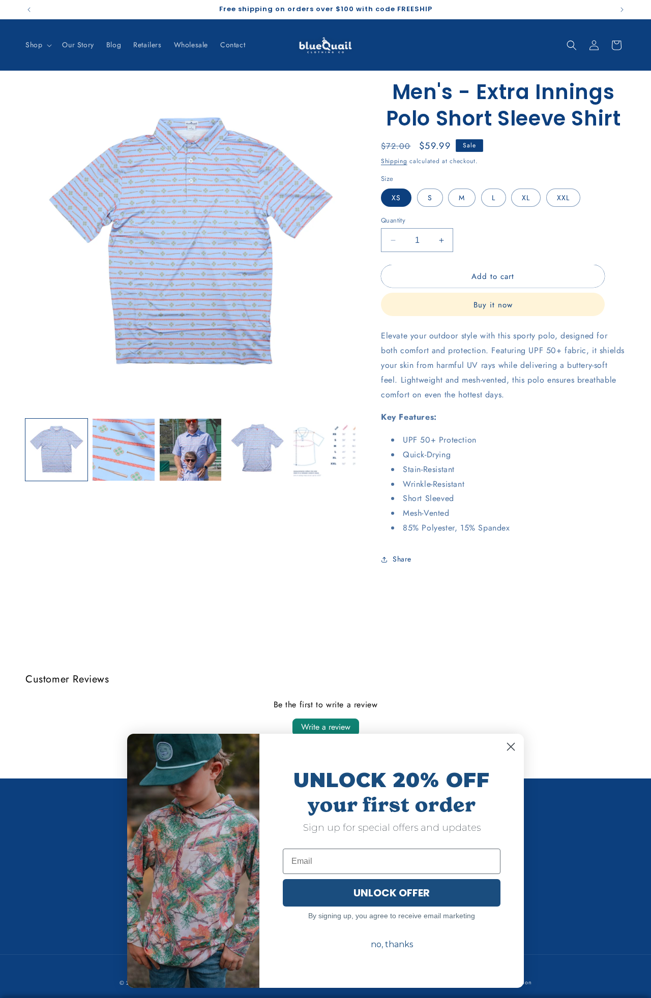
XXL (563, 198)
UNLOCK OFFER (391, 893)
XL (526, 198)
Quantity (393, 220)
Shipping (394, 161)
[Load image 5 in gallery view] (324, 450)
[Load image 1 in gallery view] (56, 450)
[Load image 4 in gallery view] (257, 450)
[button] (37, 44)
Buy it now (493, 304)
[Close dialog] (511, 747)
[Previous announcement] (29, 9)
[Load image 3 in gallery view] (191, 450)
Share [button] (402, 559)
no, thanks (392, 944)
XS (396, 198)
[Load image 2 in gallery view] (124, 450)
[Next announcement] (622, 9)
